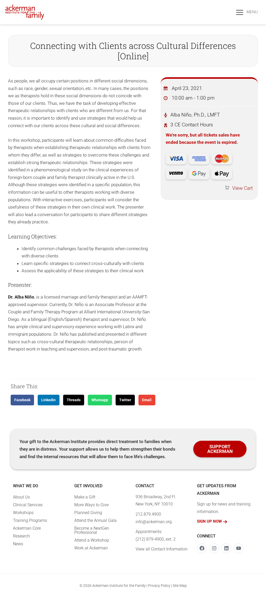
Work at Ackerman (91, 548)
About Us (21, 497)
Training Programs (30, 520)
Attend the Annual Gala (95, 520)
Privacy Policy (159, 585)
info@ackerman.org (154, 521)
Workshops (23, 512)
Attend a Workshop (91, 540)
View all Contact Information (162, 549)
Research (21, 536)
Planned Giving (88, 512)
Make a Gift (84, 497)
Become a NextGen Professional (91, 530)
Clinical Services (28, 504)
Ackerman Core (27, 528)
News (18, 543)
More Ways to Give (91, 504)
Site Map (180, 585)
